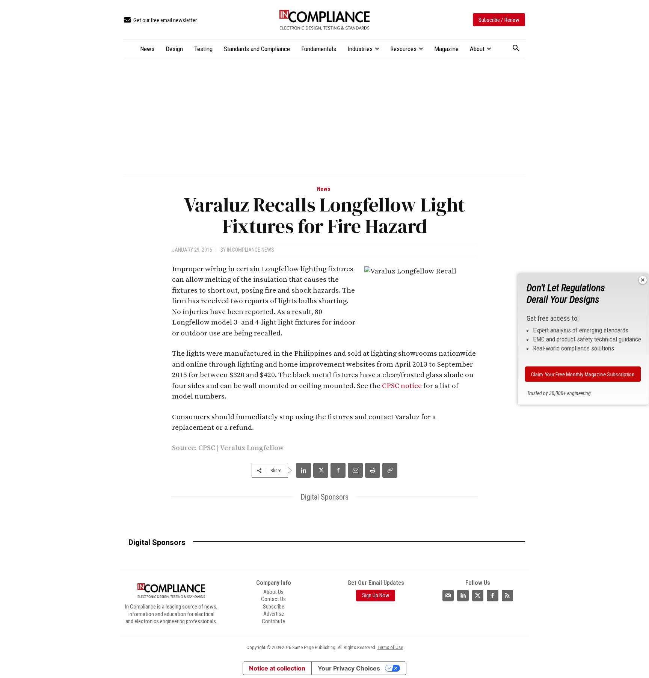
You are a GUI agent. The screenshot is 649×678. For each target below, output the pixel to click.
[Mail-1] (448, 595)
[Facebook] (338, 470)
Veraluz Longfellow (252, 448)
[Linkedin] (303, 470)
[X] (320, 470)
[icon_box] (160, 20)
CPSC (206, 448)
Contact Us (273, 599)
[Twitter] (477, 595)
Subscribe (273, 606)
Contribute (273, 621)
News (323, 189)
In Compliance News (250, 250)
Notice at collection (277, 668)
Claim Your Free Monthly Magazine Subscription (582, 374)
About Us (273, 592)
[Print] (372, 470)
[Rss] (507, 595)
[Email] (355, 470)
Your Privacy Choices (349, 668)
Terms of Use (390, 647)
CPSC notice (402, 386)
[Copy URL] (389, 470)
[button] (516, 48)
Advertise (273, 613)
